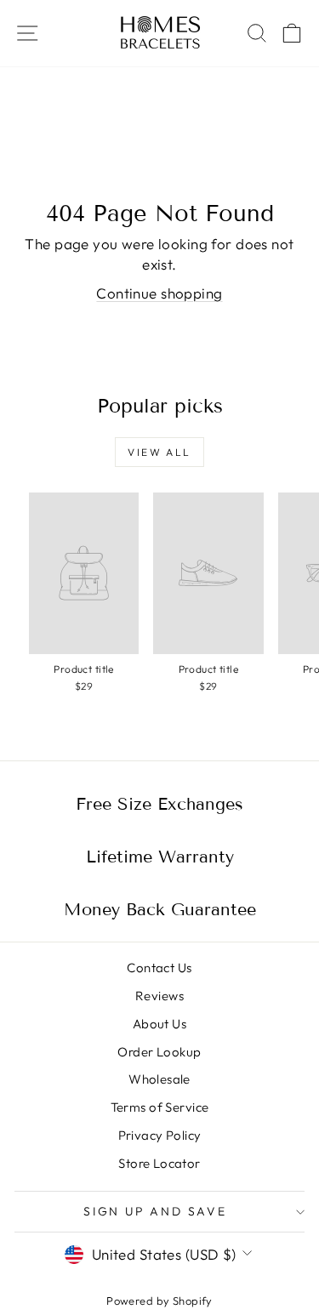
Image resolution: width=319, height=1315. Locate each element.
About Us (159, 1024)
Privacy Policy (160, 1135)
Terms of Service (160, 1107)
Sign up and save (155, 1211)
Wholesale (159, 1079)
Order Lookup (159, 1052)
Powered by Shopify (159, 1300)
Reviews (159, 996)
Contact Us (159, 967)
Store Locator (159, 1163)
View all (159, 452)
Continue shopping (159, 293)
